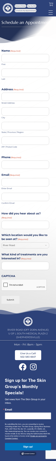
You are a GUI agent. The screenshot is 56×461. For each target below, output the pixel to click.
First (3, 64)
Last (3, 79)
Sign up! (28, 446)
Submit (10, 300)
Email (8, 409)
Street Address (8, 103)
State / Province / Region (12, 132)
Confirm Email (7, 203)
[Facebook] (22, 367)
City (3, 117)
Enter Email (6, 188)
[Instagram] (33, 367)
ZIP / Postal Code (9, 147)
